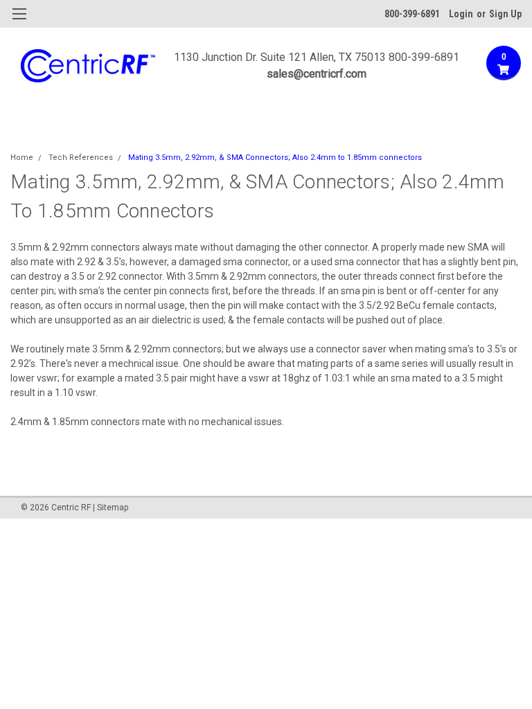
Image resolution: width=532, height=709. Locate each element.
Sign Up (505, 13)
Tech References (80, 157)
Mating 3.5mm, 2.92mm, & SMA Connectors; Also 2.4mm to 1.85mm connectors (275, 157)
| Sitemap (110, 507)
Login (461, 13)
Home (21, 157)
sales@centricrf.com (316, 73)
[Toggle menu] (19, 22)
